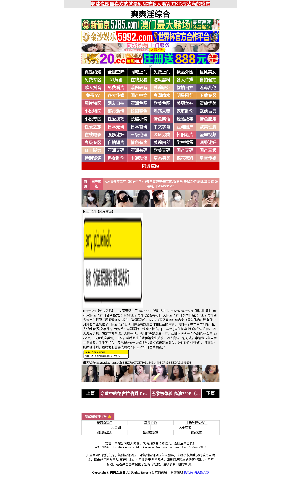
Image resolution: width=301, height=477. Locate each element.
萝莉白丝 (161, 142)
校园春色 (139, 111)
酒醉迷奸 (208, 142)
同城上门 (139, 72)
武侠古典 (208, 111)
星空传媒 (208, 158)
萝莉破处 (161, 87)
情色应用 (208, 119)
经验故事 (185, 119)
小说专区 (92, 119)
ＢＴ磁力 (92, 150)
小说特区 (92, 111)
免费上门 (161, 72)
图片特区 (92, 103)
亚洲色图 (139, 103)
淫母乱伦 (208, 87)
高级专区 (92, 142)
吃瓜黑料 (161, 80)
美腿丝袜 (185, 103)
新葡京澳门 (104, 423)
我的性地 (176, 472)
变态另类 (161, 158)
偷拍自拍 (185, 87)
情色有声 (139, 142)
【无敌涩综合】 (196, 423)
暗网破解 (139, 87)
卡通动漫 (139, 158)
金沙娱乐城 (150, 432)
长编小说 (139, 119)
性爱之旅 (92, 127)
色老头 (188, 472)
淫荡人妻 (161, 111)
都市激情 (116, 111)
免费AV (93, 95)
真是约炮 (92, 72)
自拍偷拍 (208, 80)
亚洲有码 (139, 150)
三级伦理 (139, 134)
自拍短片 (116, 142)
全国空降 (116, 72)
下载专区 (208, 95)
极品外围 (185, 72)
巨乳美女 (208, 72)
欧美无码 (161, 150)
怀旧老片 (185, 134)
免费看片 (116, 87)
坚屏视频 (208, 134)
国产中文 (139, 95)
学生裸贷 (185, 142)
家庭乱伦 (185, 111)
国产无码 (185, 150)
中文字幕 (161, 127)
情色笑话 (161, 119)
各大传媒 (185, 80)
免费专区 (92, 80)
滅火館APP (201, 472)
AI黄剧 (116, 80)
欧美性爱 (208, 127)
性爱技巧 (116, 119)
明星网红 (185, 95)
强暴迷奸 (116, 134)
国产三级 (208, 150)
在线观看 (139, 80)
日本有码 (139, 127)
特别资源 (92, 158)
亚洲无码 (116, 150)
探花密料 (185, 158)
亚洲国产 (185, 127)
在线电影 (92, 134)
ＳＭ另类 (161, 134)
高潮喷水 (161, 95)
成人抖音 (92, 87)
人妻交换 (185, 427)
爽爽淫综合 (150, 14)
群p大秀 (196, 432)
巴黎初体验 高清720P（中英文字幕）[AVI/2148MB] (199, 393)
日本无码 (116, 127)
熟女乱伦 (116, 158)
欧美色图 (161, 103)
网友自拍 (116, 103)
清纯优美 (208, 103)
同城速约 (150, 166)
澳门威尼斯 (104, 432)
